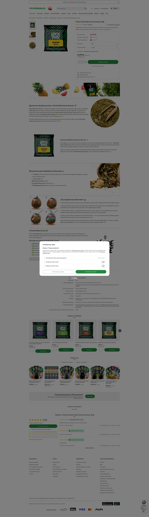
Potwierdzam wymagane (58, 271)
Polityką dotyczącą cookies (78, 250)
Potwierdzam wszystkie (91, 271)
